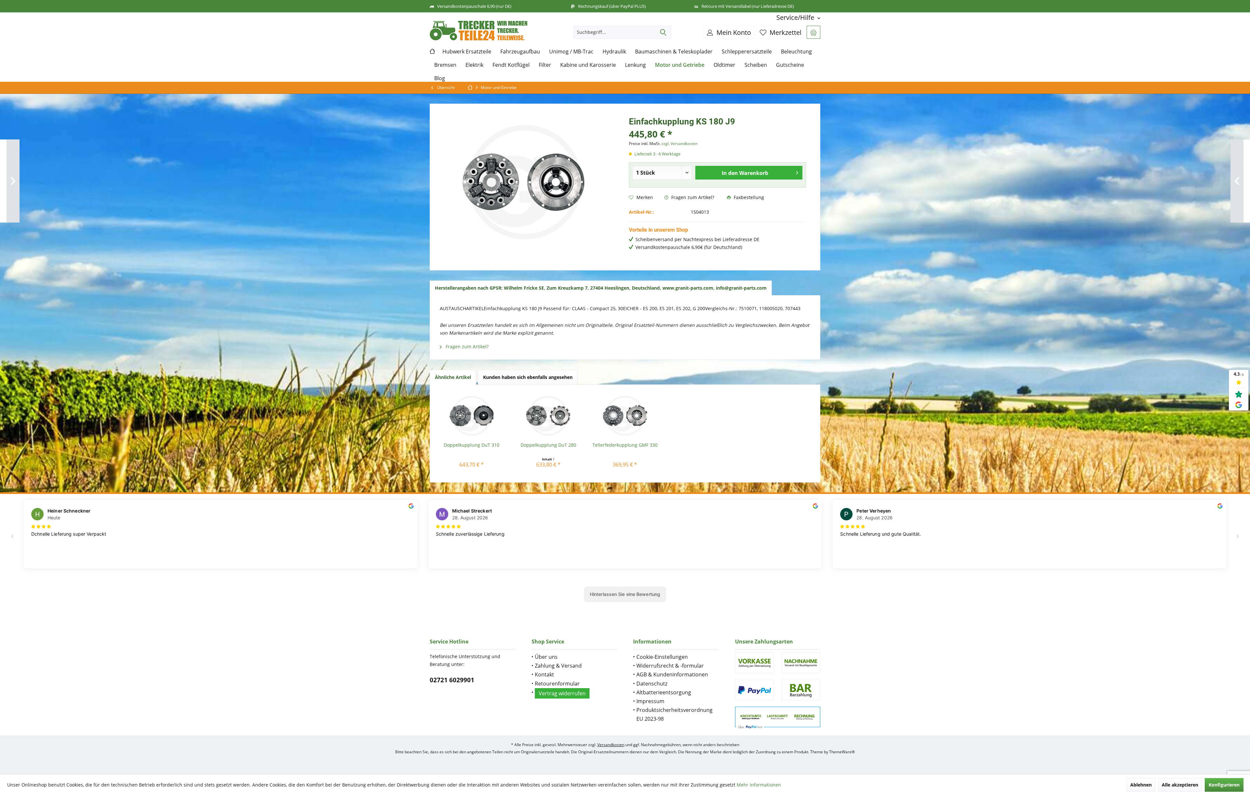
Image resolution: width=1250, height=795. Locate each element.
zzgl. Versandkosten (679, 143)
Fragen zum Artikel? (692, 197)
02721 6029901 (452, 680)
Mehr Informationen (759, 785)
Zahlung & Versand (558, 665)
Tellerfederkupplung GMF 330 (625, 445)
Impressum (650, 701)
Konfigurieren (1224, 785)
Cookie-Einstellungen (662, 656)
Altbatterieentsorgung (663, 692)
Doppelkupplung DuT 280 (548, 445)
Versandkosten (610, 744)
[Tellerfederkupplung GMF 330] (625, 416)
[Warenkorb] (813, 32)
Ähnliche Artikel (453, 377)
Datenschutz (651, 683)
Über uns (546, 656)
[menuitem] (795, 17)
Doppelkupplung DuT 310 (471, 445)
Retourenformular (557, 683)
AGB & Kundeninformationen (672, 674)
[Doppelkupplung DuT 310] (471, 416)
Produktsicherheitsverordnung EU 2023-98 (674, 714)
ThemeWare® (842, 752)
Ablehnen (1141, 785)
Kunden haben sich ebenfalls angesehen (528, 377)
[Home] (434, 51)
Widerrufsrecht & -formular (670, 665)
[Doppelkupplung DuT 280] (548, 416)
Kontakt (544, 674)
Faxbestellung (748, 197)
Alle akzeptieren (1180, 785)
